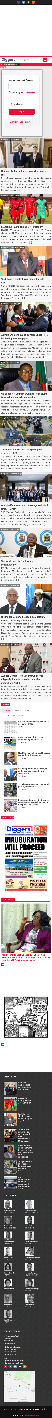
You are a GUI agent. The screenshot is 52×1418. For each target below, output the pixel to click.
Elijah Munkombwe (32, 1241)
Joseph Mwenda (9, 1210)
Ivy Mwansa (8, 1304)
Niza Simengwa (9, 1320)
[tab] (6, 710)
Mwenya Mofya (9, 1241)
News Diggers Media (31, 1415)
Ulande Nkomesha (32, 1226)
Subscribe (7, 64)
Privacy (37, 1409)
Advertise (14, 1409)
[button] (45, 60)
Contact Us (30, 1409)
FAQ (12, 64)
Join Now (14, 122)
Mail (43, 1409)
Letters (6, 1409)
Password (13, 92)
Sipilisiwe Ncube (31, 1210)
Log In (17, 64)
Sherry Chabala (9, 1273)
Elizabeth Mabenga (32, 1289)
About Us (22, 1409)
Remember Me (16, 104)
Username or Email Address (21, 80)
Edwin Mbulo (30, 1304)
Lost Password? (26, 122)
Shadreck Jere (9, 1257)
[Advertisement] (26, 30)
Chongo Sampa (31, 1273)
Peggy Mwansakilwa (33, 1257)
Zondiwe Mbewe (9, 1226)
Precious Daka (9, 1289)
